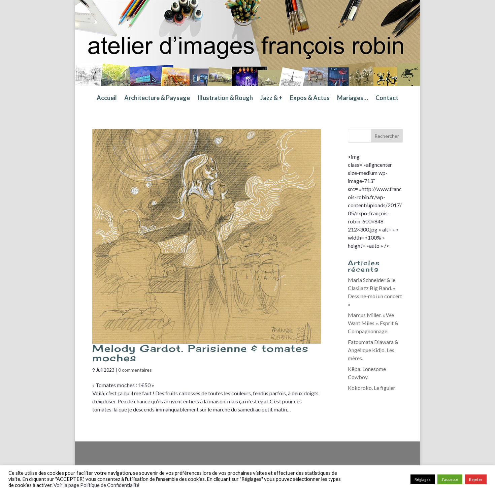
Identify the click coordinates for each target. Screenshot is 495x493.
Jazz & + (271, 98)
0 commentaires (135, 370)
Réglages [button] (423, 479)
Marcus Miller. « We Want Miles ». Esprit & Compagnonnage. (373, 323)
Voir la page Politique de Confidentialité (96, 485)
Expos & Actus (310, 98)
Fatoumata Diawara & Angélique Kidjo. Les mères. (373, 350)
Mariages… (352, 98)
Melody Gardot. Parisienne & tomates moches (200, 353)
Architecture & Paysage (157, 98)
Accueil (107, 98)
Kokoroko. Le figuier (371, 387)
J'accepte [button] (449, 479)
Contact (386, 98)
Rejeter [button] (476, 479)
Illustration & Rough (225, 98)
